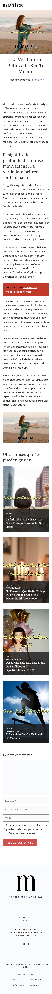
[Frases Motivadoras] (13, 5)
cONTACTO (26, 920)
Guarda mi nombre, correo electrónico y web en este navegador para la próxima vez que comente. (27, 829)
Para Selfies (37, 79)
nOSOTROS (26, 917)
